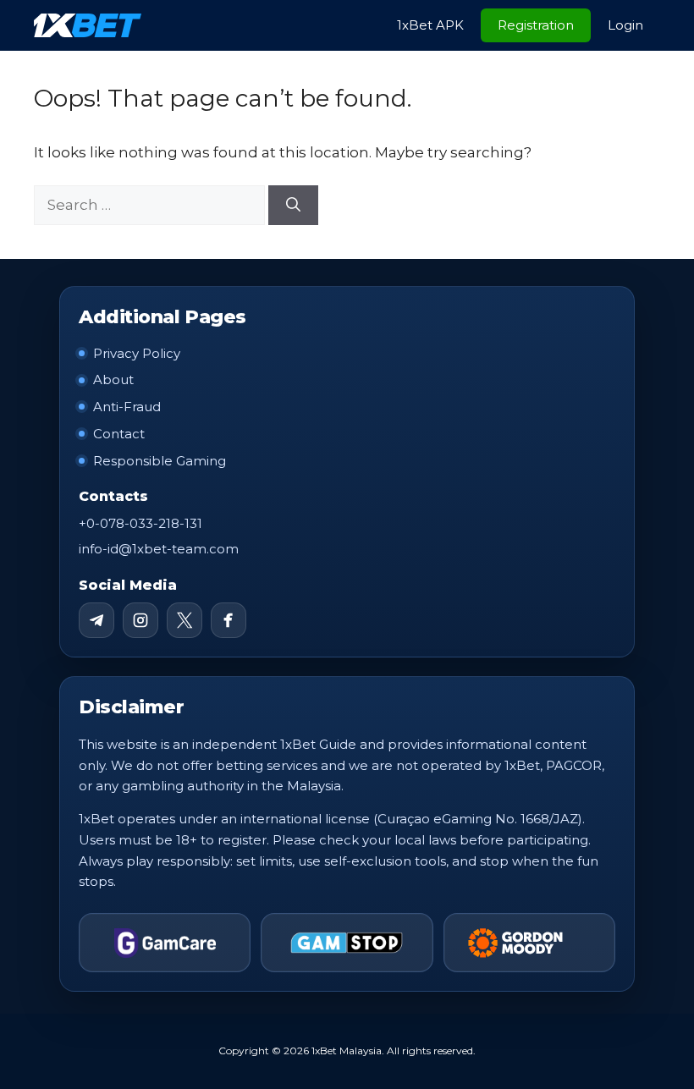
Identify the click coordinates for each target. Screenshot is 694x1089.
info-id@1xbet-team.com (159, 549)
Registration (536, 25)
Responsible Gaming (159, 461)
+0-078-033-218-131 (140, 523)
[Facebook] (228, 620)
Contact (119, 434)
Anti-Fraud (127, 407)
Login (625, 25)
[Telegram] (96, 620)
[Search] (293, 205)
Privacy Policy (136, 353)
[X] (184, 620)
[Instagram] (140, 620)
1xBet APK (430, 25)
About (113, 379)
